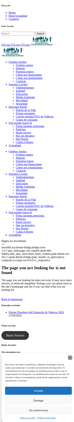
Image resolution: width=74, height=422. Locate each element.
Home (12, 12)
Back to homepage (12, 299)
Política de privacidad (46, 418)
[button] (70, 357)
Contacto (14, 19)
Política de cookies (28, 418)
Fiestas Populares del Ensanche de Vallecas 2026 (36, 312)
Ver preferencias (38, 410)
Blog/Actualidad (18, 15)
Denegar (38, 400)
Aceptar (38, 390)
